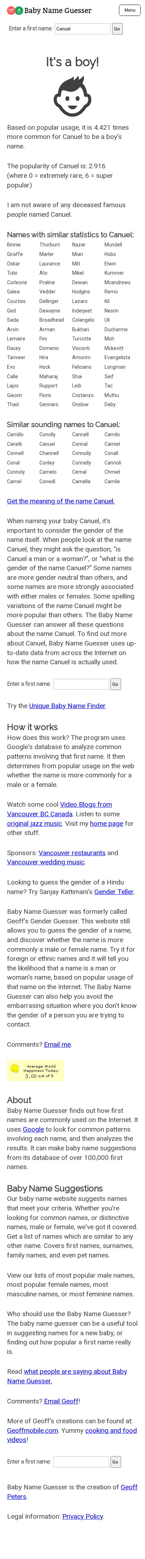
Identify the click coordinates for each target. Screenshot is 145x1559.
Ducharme (116, 329)
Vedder (47, 291)
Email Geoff (61, 1401)
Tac (109, 386)
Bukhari (80, 329)
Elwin (110, 264)
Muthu (112, 395)
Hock (44, 367)
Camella (81, 481)
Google (33, 1129)
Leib (76, 386)
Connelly (81, 463)
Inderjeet (82, 311)
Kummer (114, 273)
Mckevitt (114, 348)
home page (106, 823)
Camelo (48, 472)
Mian (77, 254)
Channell (49, 453)
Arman (47, 329)
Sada (13, 320)
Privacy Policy (82, 1516)
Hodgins (81, 291)
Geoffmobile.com (32, 1430)
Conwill (47, 481)
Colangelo (83, 320)
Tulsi (12, 273)
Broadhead (51, 320)
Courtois (16, 301)
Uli (107, 320)
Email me (57, 1044)
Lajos (13, 386)
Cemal (79, 472)
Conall (111, 453)
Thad (13, 404)
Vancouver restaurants (72, 853)
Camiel (112, 444)
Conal (13, 463)
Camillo (15, 434)
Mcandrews (118, 282)
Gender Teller (113, 892)
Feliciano (82, 367)
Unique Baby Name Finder (67, 706)
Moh (109, 338)
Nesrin (112, 311)
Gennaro (48, 404)
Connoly (16, 472)
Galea (13, 291)
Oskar (13, 264)
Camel (14, 481)
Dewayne (49, 311)
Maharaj (48, 376)
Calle (12, 376)
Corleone (17, 282)
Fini (43, 338)
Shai (77, 376)
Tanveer (16, 357)
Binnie (14, 244)
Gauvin (14, 395)
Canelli (14, 444)
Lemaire (16, 338)
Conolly (47, 434)
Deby (110, 404)
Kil (107, 301)
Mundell (113, 244)
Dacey (14, 348)
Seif (109, 376)
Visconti (81, 348)
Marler (46, 254)
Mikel (78, 273)
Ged (11, 311)
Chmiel (112, 472)
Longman (115, 367)
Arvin (13, 329)
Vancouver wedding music (45, 862)
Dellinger (49, 301)
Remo (111, 291)
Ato (43, 273)
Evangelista (117, 357)
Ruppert (48, 386)
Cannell (80, 434)
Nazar (79, 244)
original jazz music (34, 823)
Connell (15, 453)
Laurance (49, 264)
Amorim (81, 357)
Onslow (80, 404)
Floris (45, 395)
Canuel (47, 444)
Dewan (80, 282)
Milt (76, 264)
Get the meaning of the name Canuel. (61, 501)
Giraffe (15, 254)
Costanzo (83, 395)
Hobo (110, 254)
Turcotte (81, 338)
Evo (11, 367)
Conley (47, 463)
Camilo (112, 434)
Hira (43, 357)
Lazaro (80, 301)
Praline (47, 282)
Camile (112, 481)
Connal (80, 444)
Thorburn (49, 244)
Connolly (81, 453)
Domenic (49, 348)
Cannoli (113, 463)
